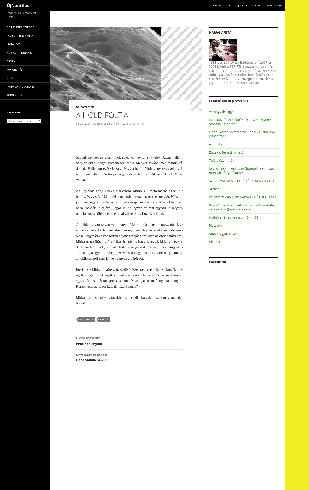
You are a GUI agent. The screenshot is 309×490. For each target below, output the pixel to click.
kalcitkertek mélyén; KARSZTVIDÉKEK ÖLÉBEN (243, 197)
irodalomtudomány (20, 86)
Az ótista (215, 144)
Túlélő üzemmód (221, 160)
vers (10, 78)
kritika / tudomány (19, 52)
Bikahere (215, 242)
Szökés (214, 189)
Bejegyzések (85, 107)
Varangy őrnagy (221, 112)
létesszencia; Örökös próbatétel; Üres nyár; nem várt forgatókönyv (241, 170)
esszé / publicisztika (20, 35)
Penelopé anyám (89, 341)
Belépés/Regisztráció (21, 27)
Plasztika (215, 225)
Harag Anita (135, 124)
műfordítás (15, 69)
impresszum (274, 5)
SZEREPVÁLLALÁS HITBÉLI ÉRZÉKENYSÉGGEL (242, 181)
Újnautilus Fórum (248, 5)
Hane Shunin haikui (91, 357)
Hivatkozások (221, 5)
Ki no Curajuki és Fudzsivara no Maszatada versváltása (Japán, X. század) (241, 207)
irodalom (87, 319)
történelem (15, 95)
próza (104, 319)
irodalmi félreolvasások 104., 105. (234, 217)
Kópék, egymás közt (223, 233)
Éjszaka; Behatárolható (226, 152)
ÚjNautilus (18, 5)
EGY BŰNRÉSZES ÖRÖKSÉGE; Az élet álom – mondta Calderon (241, 122)
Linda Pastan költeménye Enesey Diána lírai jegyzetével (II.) (242, 134)
